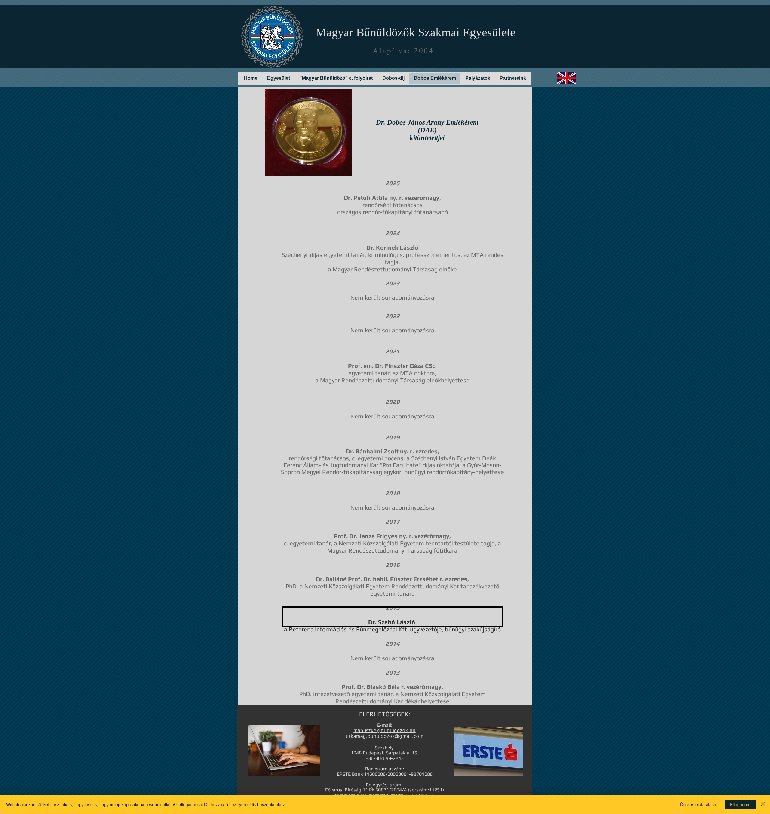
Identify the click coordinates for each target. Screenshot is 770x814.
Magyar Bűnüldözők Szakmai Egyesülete (416, 32)
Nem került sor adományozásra (392, 297)
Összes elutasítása (698, 804)
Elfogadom (740, 804)
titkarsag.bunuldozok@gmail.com (385, 736)
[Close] (762, 804)
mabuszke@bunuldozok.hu (384, 731)
